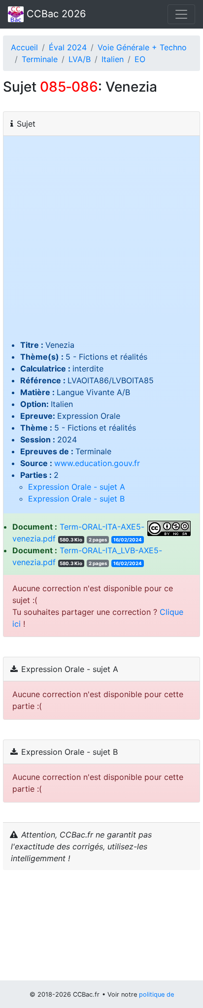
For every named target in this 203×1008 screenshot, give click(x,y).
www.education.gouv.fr (97, 463)
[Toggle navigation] (181, 14)
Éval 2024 (68, 47)
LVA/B (79, 59)
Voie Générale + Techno (142, 47)
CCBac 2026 (55, 14)
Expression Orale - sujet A (76, 487)
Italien (113, 59)
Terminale (40, 59)
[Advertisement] (101, 241)
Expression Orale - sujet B (76, 499)
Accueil (24, 47)
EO (140, 59)
